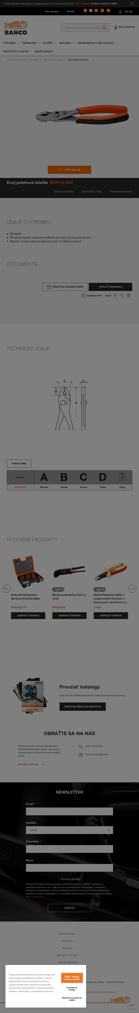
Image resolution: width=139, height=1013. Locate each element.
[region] (45, 986)
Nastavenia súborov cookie (72, 999)
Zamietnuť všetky (72, 988)
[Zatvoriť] (83, 969)
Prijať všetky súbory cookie (72, 978)
